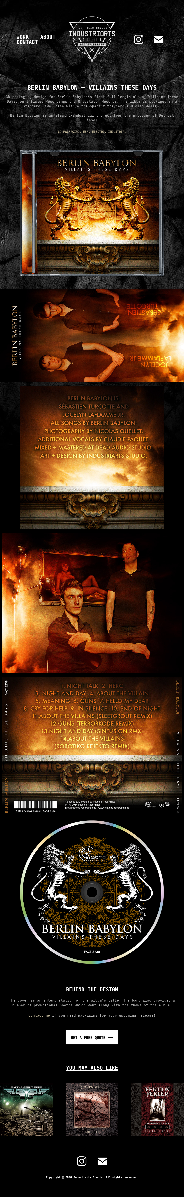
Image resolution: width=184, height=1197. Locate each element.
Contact (27, 41)
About (48, 36)
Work (23, 36)
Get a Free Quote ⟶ (92, 1037)
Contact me (39, 1015)
